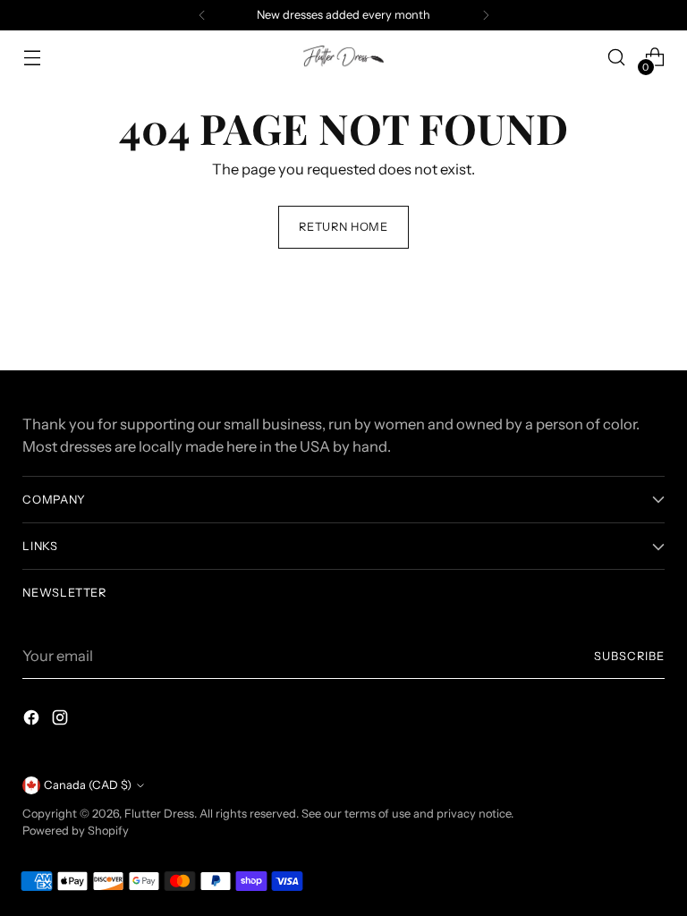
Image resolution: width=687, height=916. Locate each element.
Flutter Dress (159, 813)
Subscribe (629, 656)
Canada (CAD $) (87, 785)
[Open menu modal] (31, 57)
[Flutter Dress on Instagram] (61, 720)
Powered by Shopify (75, 830)
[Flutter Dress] (343, 57)
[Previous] (202, 15)
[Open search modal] (616, 57)
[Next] (485, 15)
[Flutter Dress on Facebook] (33, 720)
